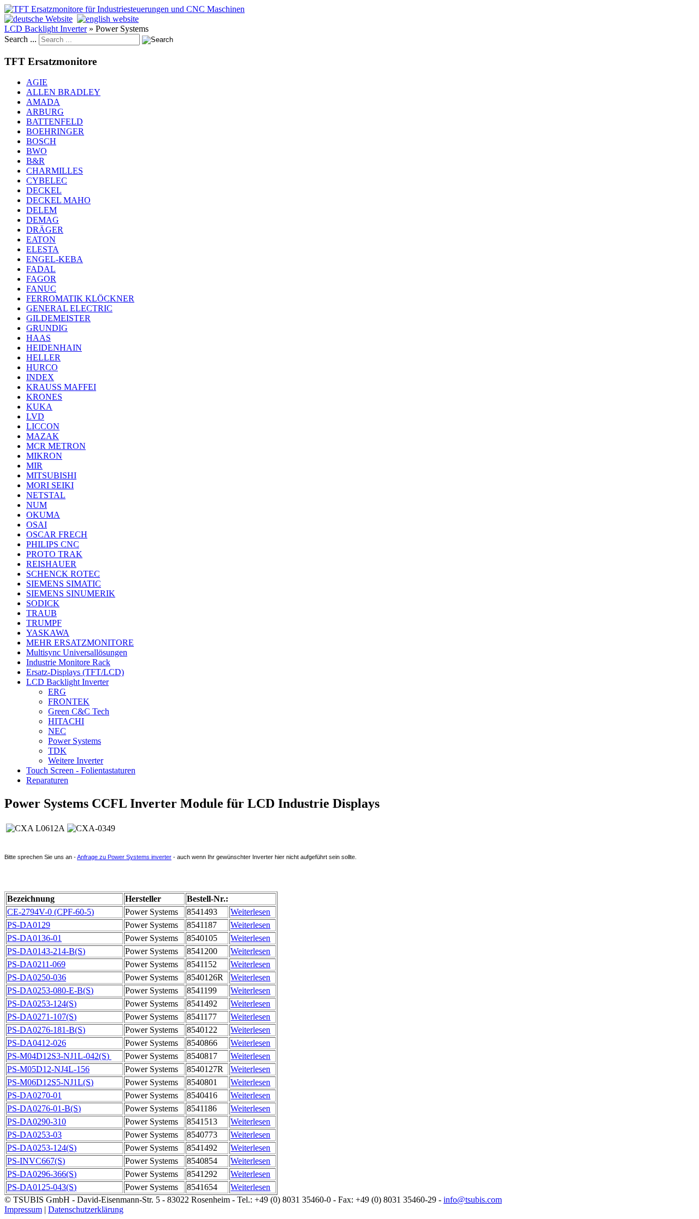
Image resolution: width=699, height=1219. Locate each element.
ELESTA (42, 249)
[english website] (108, 18)
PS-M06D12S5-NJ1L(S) (50, 1082)
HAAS (38, 337)
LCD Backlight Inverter (45, 28)
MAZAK (42, 436)
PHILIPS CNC (52, 544)
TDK (57, 750)
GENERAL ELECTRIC (69, 308)
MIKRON (44, 455)
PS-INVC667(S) (36, 1160)
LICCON (43, 426)
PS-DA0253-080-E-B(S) (50, 990)
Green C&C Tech (78, 711)
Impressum (23, 1209)
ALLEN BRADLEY (63, 92)
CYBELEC (46, 180)
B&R (35, 160)
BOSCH (41, 141)
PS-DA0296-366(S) (41, 1174)
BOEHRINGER (55, 131)
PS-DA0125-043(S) (41, 1187)
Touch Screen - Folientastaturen (80, 770)
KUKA (39, 406)
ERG (57, 691)
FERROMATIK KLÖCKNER (80, 298)
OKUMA (43, 514)
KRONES (44, 396)
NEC (57, 731)
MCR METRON (56, 446)
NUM (36, 505)
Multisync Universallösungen (76, 652)
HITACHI (66, 721)
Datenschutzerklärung (85, 1209)
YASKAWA (47, 632)
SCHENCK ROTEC (63, 573)
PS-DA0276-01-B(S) (44, 1108)
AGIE (37, 82)
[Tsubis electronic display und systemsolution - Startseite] (124, 9)
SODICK (43, 603)
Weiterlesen (250, 911)
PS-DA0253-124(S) (41, 1003)
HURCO (42, 367)
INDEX (40, 377)
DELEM (41, 210)
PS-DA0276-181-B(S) (46, 1029)
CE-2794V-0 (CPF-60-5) (50, 911)
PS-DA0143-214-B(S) (46, 951)
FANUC (41, 288)
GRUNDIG (47, 328)
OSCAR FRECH (56, 534)
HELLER (43, 357)
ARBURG (45, 111)
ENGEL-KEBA (54, 259)
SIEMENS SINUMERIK (70, 593)
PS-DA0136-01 (34, 938)
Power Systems (74, 740)
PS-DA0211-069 (36, 964)
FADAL (41, 269)
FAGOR (41, 278)
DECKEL (44, 190)
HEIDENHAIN (54, 347)
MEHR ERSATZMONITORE (80, 642)
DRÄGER (44, 229)
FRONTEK (69, 701)
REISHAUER (51, 564)
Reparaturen (47, 780)
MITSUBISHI (51, 475)
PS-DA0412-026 (36, 1043)
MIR (34, 465)
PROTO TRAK (54, 554)
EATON (41, 239)
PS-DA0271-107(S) (41, 1016)
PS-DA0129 (28, 925)
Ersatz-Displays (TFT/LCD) (75, 672)
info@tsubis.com (472, 1199)
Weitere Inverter (75, 760)
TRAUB (41, 613)
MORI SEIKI (50, 485)
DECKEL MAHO (58, 200)
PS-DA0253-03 (34, 1134)
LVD (35, 416)
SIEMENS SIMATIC (63, 583)
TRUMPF (44, 623)
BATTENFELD (54, 121)
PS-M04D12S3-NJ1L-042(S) (59, 1056)
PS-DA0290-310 (36, 1121)
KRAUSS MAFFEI (61, 387)
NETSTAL (46, 495)
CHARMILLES (54, 170)
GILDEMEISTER (58, 318)
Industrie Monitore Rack (68, 662)
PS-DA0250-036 (36, 977)
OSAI (36, 524)
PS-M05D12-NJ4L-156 (48, 1069)
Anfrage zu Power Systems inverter (124, 857)
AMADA (43, 101)
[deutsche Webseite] (38, 18)
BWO (36, 151)
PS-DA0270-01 (34, 1095)
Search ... (20, 39)
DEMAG (42, 219)
